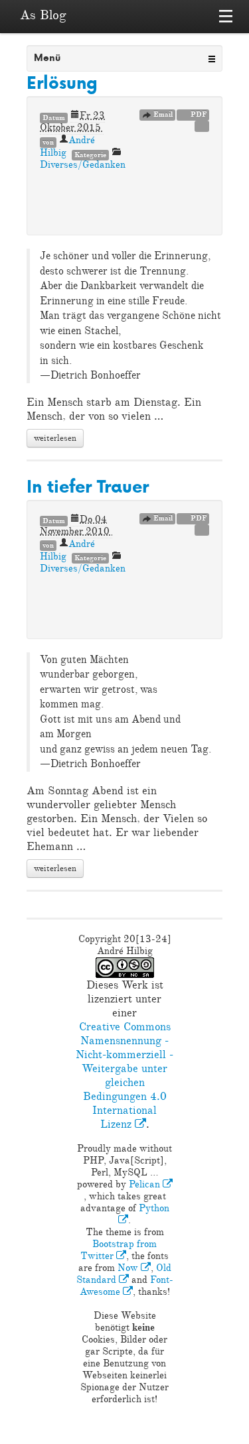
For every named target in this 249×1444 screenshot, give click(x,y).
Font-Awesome (126, 1286)
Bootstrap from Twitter (118, 1250)
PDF (198, 114)
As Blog (43, 15)
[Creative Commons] (202, 125)
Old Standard (123, 1274)
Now (129, 1268)
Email (162, 114)
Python (154, 1208)
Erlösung (62, 82)
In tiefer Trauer (88, 486)
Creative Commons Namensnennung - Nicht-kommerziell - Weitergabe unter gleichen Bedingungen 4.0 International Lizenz (124, 1075)
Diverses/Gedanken (82, 164)
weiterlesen (55, 438)
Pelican (146, 1184)
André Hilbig (67, 550)
